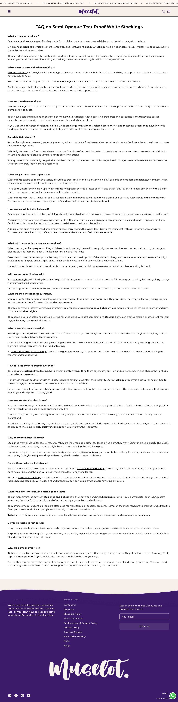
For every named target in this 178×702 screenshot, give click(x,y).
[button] (163, 11)
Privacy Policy (72, 627)
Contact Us (70, 605)
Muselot (166, 698)
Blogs (67, 645)
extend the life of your (23, 351)
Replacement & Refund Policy (81, 623)
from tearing (41, 371)
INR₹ (164, 693)
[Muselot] (89, 11)
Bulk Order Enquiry (75, 636)
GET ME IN (144, 626)
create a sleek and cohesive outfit (150, 214)
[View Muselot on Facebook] (15, 696)
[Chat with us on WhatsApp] (173, 699)
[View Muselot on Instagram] (9, 696)
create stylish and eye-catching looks (87, 179)
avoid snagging (100, 528)
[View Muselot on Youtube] (28, 696)
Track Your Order (73, 618)
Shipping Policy (73, 614)
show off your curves (75, 553)
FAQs (67, 641)
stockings (41, 351)
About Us (69, 609)
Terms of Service (73, 632)
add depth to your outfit (60, 129)
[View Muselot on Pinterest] (21, 696)
